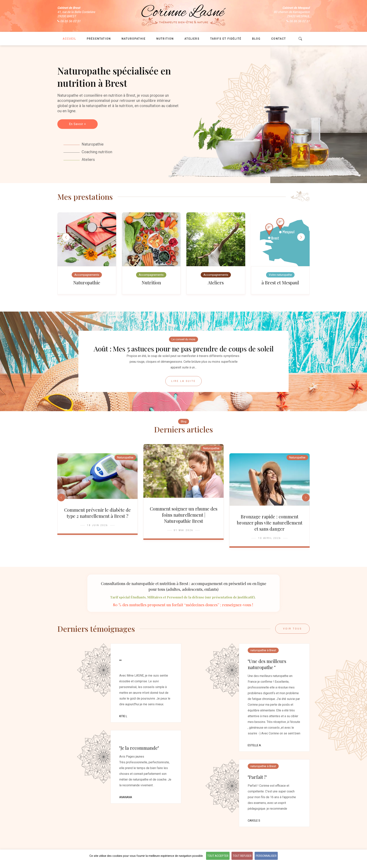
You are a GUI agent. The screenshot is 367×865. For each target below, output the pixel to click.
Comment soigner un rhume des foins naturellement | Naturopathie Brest (183, 515)
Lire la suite (183, 381)
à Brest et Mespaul (280, 282)
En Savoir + (77, 124)
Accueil (69, 38)
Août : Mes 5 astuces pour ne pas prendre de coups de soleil (184, 348)
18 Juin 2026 (97, 525)
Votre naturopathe (280, 275)
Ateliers (216, 282)
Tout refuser (242, 855)
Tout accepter (217, 855)
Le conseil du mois (183, 339)
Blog (183, 421)
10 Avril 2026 (269, 538)
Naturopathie (86, 282)
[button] (301, 237)
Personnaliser (266, 855)
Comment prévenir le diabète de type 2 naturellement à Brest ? (97, 513)
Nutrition (151, 282)
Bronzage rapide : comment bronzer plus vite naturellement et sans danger (269, 522)
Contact (278, 38)
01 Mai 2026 (183, 530)
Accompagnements (86, 275)
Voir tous (292, 628)
